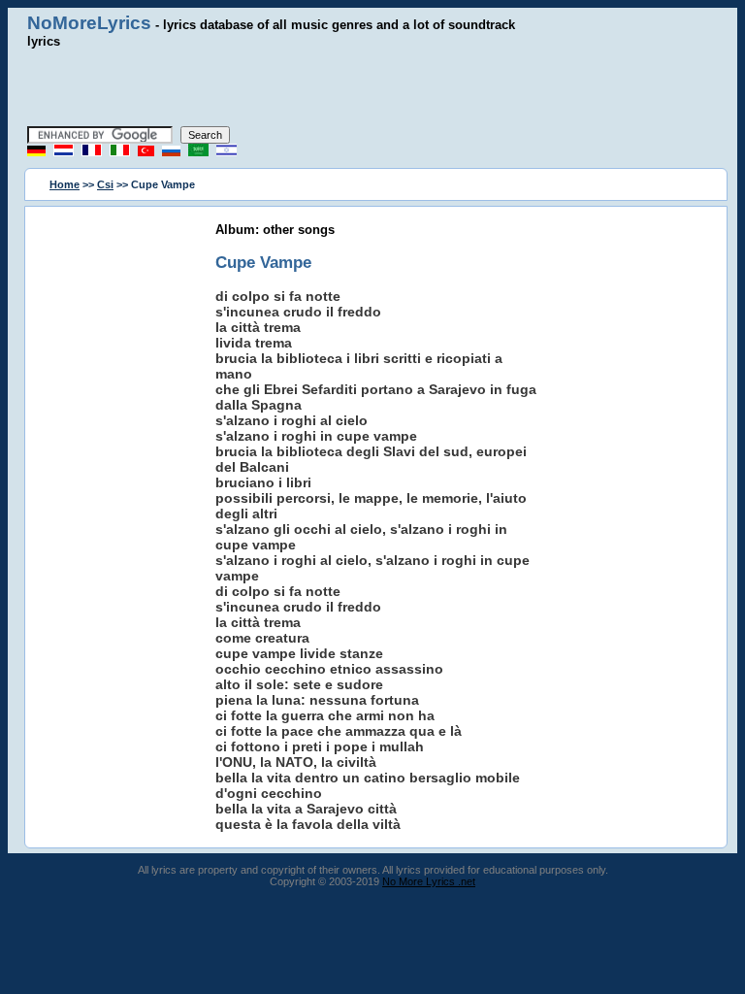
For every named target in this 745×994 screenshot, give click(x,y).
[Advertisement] (372, 87)
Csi (105, 184)
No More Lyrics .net (428, 881)
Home (64, 184)
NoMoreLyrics (89, 23)
